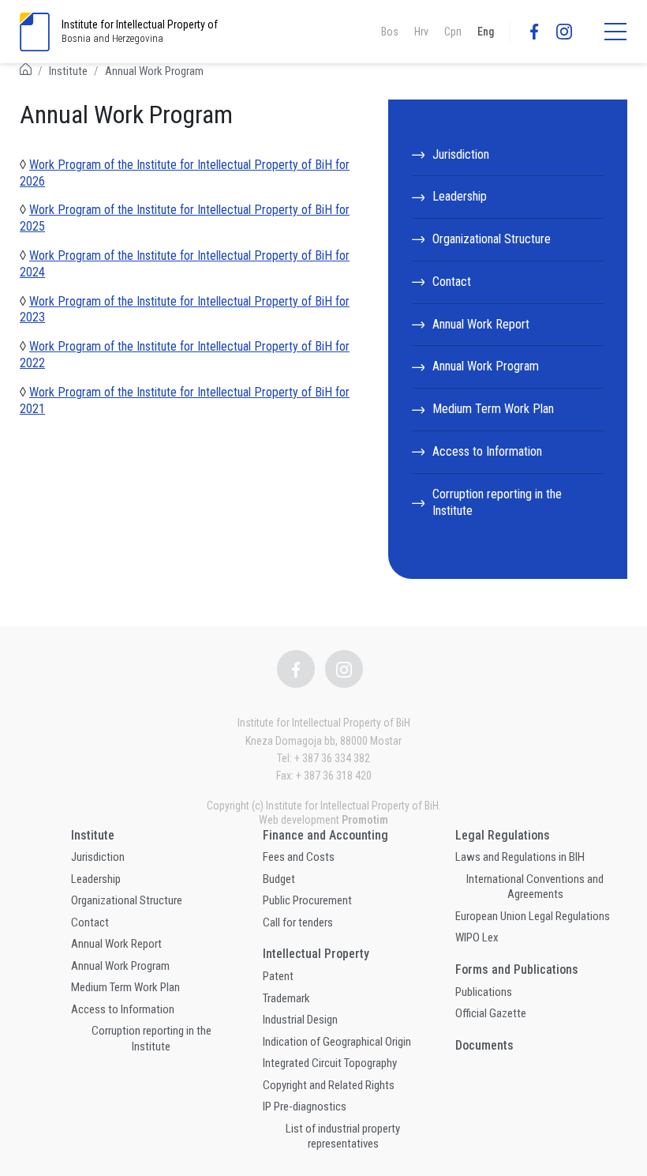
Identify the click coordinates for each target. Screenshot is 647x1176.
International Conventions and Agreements (535, 887)
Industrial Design (300, 1020)
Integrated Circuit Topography (330, 1063)
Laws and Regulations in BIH (520, 857)
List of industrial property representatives (343, 1137)
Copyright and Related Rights (329, 1085)
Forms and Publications (516, 969)
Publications (483, 992)
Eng (485, 31)
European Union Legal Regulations (532, 916)
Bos (389, 31)
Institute (68, 71)
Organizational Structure (491, 238)
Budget (279, 879)
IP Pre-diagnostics (304, 1106)
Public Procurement (307, 900)
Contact (451, 281)
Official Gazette (490, 1013)
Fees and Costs (299, 857)
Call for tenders (298, 922)
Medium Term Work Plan (493, 408)
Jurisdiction (460, 154)
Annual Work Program (154, 71)
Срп (453, 31)
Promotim (365, 819)
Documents (484, 1045)
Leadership (459, 196)
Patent (278, 976)
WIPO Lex (477, 937)
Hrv (421, 31)
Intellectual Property (316, 953)
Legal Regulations (502, 835)
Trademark (286, 998)
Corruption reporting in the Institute (497, 502)
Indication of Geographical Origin (337, 1042)
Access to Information (487, 451)
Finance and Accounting (325, 835)
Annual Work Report (480, 324)
